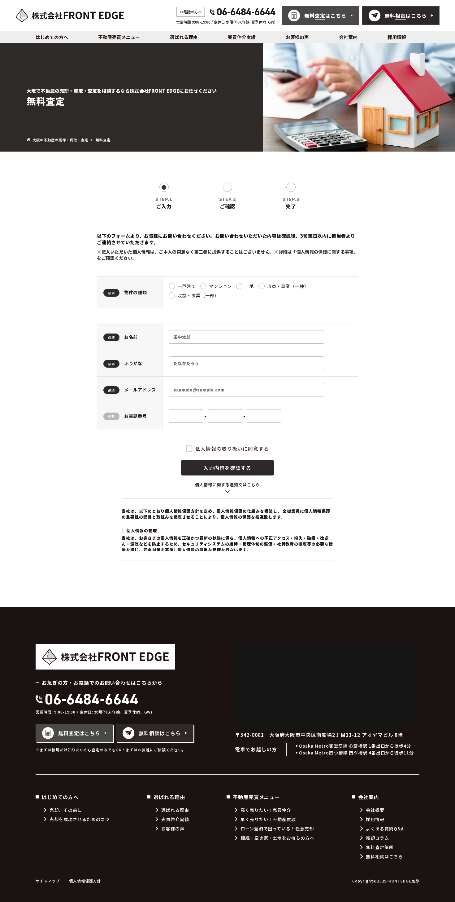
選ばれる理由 (184, 37)
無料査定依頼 (380, 847)
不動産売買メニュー (119, 37)
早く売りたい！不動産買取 (268, 819)
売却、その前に (66, 810)
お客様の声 (297, 37)
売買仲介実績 (242, 37)
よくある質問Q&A (385, 828)
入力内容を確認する (227, 467)
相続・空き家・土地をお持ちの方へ (277, 838)
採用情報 (397, 37)
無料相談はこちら (384, 856)
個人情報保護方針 (85, 880)
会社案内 (348, 37)
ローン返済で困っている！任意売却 (277, 828)
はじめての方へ (52, 37)
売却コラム (377, 838)
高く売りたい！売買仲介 (266, 810)
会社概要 (375, 810)
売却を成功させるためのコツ (80, 819)
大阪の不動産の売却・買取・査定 (60, 139)
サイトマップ (48, 880)
